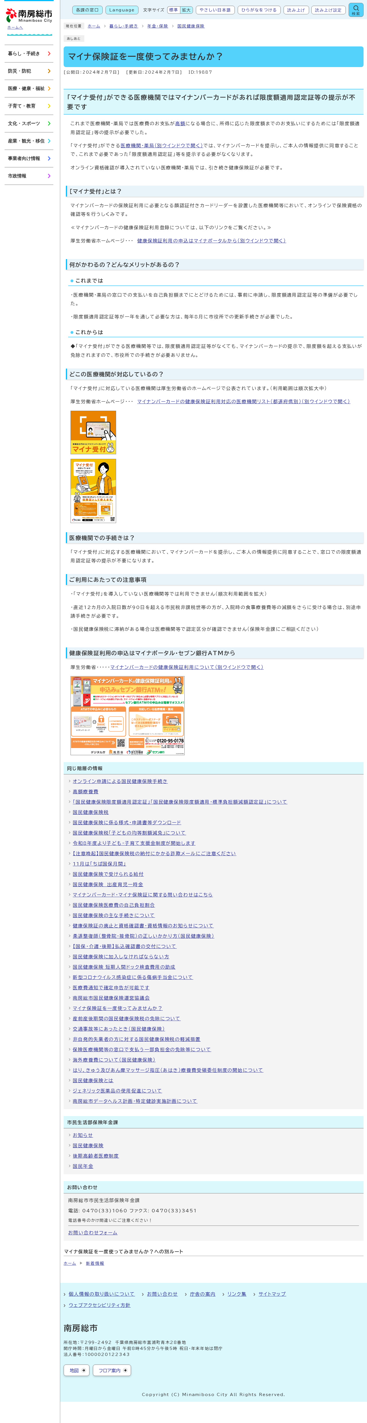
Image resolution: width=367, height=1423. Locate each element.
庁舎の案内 (203, 1294)
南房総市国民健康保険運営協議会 (111, 998)
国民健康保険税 (91, 812)
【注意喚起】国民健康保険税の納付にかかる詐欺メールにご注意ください (154, 853)
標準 (173, 10)
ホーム (94, 26)
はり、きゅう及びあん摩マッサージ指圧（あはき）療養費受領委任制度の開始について (168, 1070)
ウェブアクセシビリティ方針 (100, 1305)
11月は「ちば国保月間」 (99, 864)
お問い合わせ (162, 1294)
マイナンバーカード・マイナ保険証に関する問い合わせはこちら (143, 894)
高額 (180, 123)
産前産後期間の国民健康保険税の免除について (127, 1018)
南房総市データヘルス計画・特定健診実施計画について (135, 1101)
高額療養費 (86, 791)
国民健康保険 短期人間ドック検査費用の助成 (124, 967)
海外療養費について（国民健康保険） (114, 1060)
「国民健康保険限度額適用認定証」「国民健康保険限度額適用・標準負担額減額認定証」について (180, 802)
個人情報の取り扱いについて (102, 1294)
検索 (356, 13)
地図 (74, 1370)
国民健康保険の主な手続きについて (114, 915)
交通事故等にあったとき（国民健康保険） (119, 1029)
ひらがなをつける (259, 10)
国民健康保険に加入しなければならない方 (121, 956)
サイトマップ (272, 1294)
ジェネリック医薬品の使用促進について (117, 1091)
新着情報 (95, 1263)
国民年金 (83, 1166)
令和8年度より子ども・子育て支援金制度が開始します (134, 843)
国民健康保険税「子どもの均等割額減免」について (129, 833)
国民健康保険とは (93, 1080)
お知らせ (83, 1135)
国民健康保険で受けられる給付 (108, 874)
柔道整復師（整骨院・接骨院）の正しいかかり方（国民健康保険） (143, 936)
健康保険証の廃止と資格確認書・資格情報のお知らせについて (143, 925)
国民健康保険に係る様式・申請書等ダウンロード (127, 822)
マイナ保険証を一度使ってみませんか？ (118, 1008)
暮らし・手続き (124, 26)
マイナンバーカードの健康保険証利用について (186, 667)
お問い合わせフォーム (93, 1232)
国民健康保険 (191, 26)
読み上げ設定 (328, 10)
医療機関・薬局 (162, 145)
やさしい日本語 (215, 10)
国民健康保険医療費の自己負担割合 (114, 905)
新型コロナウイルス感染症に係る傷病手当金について (133, 977)
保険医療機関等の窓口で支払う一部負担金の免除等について (142, 1049)
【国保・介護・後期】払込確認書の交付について (125, 946)
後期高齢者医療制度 (96, 1156)
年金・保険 (157, 26)
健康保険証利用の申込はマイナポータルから (211, 240)
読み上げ (296, 10)
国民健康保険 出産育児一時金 (108, 884)
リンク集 (237, 1294)
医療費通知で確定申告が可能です (111, 987)
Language (122, 10)
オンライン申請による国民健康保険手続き (120, 781)
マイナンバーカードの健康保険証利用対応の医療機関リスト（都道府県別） (243, 401)
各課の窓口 (87, 10)
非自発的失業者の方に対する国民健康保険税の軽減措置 (137, 1039)
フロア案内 (109, 1370)
